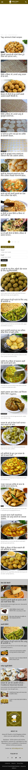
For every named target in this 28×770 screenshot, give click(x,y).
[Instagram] (12, 757)
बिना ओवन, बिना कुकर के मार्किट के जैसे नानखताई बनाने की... (17, 617)
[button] (26, 2)
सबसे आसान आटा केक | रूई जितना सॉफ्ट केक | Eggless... (14, 393)
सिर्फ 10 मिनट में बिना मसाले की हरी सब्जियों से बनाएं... (13, 549)
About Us (13, 763)
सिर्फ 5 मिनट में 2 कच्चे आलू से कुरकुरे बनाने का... (12, 115)
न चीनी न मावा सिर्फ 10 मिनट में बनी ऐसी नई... (12, 214)
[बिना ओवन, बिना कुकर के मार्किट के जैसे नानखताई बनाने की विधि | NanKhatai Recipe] (4, 618)
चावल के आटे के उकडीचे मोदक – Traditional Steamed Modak (13, 684)
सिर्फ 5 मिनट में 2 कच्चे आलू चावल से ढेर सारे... (13, 75)
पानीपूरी (2, 171)
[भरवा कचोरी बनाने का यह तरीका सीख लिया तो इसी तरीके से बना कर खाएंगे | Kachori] (14, 343)
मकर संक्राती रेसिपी (4, 210)
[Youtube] (20, 757)
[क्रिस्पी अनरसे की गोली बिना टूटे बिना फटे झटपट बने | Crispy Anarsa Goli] (14, 46)
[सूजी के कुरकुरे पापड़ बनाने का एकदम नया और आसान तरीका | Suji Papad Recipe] (14, 145)
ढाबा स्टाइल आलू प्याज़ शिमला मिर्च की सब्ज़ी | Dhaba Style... (18, 658)
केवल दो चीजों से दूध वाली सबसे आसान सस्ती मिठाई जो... (12, 95)
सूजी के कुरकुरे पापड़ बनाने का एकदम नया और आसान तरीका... (12, 155)
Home (2, 35)
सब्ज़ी (2, 191)
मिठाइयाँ (2, 52)
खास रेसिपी (3, 444)
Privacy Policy (20, 763)
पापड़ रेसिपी (3, 71)
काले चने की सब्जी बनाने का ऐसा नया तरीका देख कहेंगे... (13, 195)
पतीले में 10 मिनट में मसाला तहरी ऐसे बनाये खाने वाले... (13, 362)
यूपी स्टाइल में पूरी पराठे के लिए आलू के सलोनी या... (14, 301)
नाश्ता (2, 352)
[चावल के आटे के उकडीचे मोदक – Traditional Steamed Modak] (14, 674)
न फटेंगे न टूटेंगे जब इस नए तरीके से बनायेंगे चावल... (13, 135)
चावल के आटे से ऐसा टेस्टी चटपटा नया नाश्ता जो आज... (13, 424)
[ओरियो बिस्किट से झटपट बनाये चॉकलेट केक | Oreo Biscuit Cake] (4, 611)
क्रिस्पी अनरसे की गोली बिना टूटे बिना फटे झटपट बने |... (12, 56)
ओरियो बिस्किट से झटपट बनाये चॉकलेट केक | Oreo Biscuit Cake (17, 610)
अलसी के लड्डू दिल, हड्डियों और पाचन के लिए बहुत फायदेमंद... (14, 270)
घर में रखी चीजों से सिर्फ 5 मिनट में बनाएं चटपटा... (13, 234)
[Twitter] (16, 757)
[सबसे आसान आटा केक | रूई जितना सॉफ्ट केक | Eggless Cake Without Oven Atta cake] (14, 404)
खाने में (2, 383)
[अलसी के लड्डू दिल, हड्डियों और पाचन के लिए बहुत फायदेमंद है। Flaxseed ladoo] (14, 281)
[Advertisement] (14, 19)
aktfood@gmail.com (17, 748)
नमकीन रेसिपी (3, 111)
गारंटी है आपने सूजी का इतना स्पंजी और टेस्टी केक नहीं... (13, 601)
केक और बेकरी (4, 413)
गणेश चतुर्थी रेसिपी (4, 680)
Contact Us (7, 763)
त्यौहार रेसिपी (3, 151)
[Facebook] (7, 757)
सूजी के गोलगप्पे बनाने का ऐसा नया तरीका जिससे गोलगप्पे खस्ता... (13, 175)
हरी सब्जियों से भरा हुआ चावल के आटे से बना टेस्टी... (12, 454)
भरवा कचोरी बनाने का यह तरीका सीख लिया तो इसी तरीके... (13, 331)
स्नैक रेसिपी (3, 230)
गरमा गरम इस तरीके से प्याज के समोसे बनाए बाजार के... (12, 485)
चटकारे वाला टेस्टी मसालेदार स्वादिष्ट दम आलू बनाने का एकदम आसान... (13, 517)
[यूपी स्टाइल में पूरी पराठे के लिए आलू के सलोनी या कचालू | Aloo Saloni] (14, 312)
